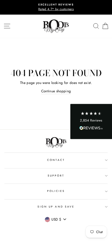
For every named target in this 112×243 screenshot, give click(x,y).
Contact (56, 160)
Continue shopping (56, 91)
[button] (91, 121)
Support (56, 176)
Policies (56, 191)
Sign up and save (56, 207)
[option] (56, 7)
